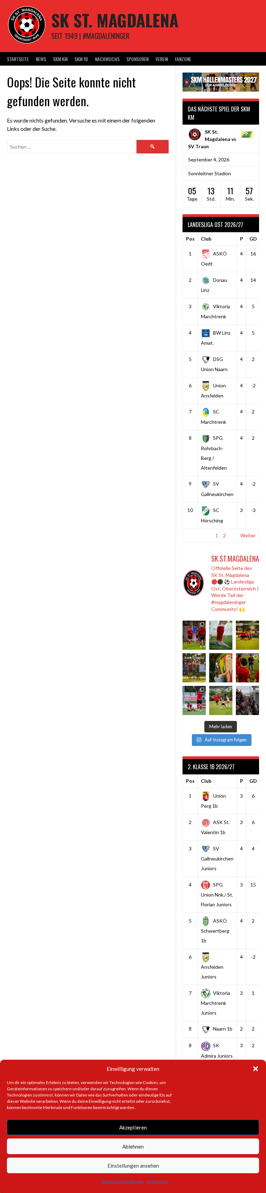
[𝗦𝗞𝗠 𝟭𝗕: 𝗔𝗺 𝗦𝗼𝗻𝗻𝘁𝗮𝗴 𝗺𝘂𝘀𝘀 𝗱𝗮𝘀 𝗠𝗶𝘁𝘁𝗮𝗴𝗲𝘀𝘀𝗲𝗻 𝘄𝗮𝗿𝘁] (247, 635)
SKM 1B (81, 58)
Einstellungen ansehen (133, 1165)
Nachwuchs (107, 58)
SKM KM (60, 58)
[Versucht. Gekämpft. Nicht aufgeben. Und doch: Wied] (194, 635)
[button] (255, 1068)
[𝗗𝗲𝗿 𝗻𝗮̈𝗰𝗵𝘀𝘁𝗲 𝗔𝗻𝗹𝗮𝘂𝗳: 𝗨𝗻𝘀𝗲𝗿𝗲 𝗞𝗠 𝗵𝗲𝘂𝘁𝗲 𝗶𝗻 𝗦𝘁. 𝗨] (220, 635)
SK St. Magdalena (114, 20)
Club (206, 239)
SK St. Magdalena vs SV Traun (212, 139)
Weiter (248, 535)
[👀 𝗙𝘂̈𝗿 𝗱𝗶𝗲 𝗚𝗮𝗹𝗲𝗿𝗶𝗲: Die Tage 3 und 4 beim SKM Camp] (220, 700)
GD (253, 239)
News (41, 58)
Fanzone (183, 58)
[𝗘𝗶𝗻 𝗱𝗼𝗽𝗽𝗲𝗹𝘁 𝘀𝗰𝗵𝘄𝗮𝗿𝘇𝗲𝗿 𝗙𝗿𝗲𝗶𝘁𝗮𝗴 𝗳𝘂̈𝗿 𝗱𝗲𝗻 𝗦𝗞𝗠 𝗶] (247, 667)
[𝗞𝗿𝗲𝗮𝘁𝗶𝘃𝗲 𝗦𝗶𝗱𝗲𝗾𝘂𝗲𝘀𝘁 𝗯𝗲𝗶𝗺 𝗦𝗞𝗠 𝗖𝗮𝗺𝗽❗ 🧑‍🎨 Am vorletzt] (220, 667)
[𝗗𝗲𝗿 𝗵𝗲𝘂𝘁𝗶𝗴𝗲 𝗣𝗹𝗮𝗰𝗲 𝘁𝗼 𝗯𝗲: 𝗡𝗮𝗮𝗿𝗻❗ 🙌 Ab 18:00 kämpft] (247, 700)
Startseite (18, 58)
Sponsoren (137, 58)
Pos (190, 239)
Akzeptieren (133, 1127)
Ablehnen (133, 1146)
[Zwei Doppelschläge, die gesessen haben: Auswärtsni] (194, 700)
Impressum (157, 1181)
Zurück (193, 535)
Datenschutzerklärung (122, 1181)
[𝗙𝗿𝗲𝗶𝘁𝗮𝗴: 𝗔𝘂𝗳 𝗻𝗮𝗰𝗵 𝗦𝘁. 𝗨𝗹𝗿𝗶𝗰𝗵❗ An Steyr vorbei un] (194, 667)
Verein (162, 58)
